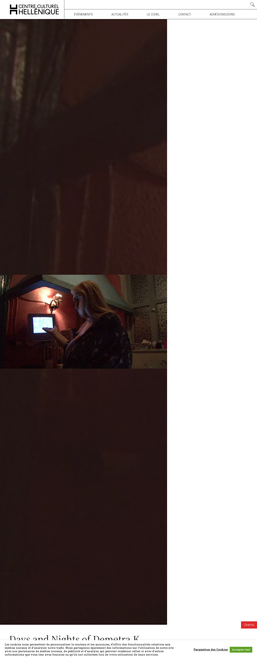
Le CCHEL (153, 14)
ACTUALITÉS (119, 14)
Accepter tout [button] (241, 649)
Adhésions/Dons (222, 14)
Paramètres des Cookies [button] (211, 649)
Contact (184, 14)
